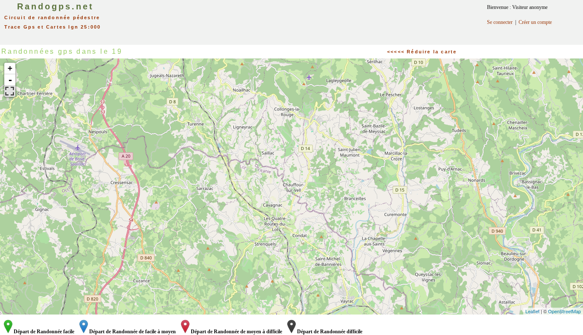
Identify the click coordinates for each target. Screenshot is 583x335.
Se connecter (500, 22)
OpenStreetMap (564, 311)
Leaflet (532, 311)
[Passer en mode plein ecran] (9, 91)
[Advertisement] (300, 19)
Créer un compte (535, 22)
